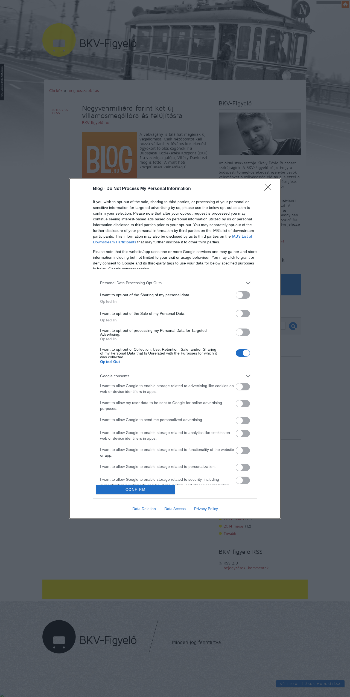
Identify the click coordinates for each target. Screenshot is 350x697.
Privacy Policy (206, 508)
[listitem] (175, 283)
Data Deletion (144, 508)
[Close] (269, 189)
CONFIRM (136, 490)
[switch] (243, 295)
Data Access (175, 508)
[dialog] (175, 348)
